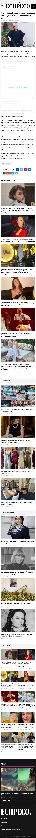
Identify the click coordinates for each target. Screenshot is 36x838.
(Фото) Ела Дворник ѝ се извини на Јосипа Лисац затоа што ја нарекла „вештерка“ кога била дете (17, 210)
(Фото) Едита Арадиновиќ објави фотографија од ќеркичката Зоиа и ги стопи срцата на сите (18, 240)
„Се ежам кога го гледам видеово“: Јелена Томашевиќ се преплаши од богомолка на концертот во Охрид (16, 334)
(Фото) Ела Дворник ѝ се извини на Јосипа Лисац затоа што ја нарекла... (9, 663)
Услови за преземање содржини (10, 829)
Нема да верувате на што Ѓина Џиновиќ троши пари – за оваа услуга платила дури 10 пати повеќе (17, 303)
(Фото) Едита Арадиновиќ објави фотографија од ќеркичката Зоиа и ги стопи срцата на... (25, 664)
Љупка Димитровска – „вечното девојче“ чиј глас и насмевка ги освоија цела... (17, 573)
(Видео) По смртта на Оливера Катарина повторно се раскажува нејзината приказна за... (17, 635)
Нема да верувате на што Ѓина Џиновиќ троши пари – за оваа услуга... (26, 685)
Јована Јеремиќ (6, 163)
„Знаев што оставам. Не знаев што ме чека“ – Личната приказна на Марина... (9, 685)
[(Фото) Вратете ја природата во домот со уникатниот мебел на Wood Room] (18, 489)
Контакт (3, 826)
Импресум (4, 818)
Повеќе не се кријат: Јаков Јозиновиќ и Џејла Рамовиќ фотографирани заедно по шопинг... (25, 747)
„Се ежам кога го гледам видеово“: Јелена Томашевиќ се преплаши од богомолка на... (9, 705)
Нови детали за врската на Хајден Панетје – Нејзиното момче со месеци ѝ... (8, 726)
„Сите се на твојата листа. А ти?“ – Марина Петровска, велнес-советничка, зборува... (16, 441)
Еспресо (5, 20)
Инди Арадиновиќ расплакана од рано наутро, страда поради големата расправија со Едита (26, 726)
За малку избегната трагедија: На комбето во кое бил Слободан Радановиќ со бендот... (9, 747)
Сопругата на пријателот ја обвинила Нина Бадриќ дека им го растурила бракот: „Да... (26, 705)
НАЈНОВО (6, 646)
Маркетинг (4, 822)
